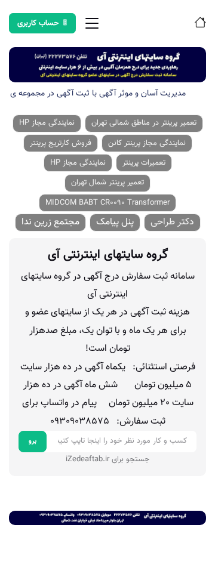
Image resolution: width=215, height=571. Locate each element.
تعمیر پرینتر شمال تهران (107, 183)
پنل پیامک (115, 222)
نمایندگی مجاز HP (47, 123)
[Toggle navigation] (92, 23)
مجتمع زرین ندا (50, 222)
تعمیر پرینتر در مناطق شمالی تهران (143, 123)
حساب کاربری (38, 23)
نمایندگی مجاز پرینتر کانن (147, 143)
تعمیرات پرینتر (143, 163)
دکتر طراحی (172, 222)
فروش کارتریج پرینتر (60, 143)
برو (32, 441)
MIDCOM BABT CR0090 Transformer (107, 203)
